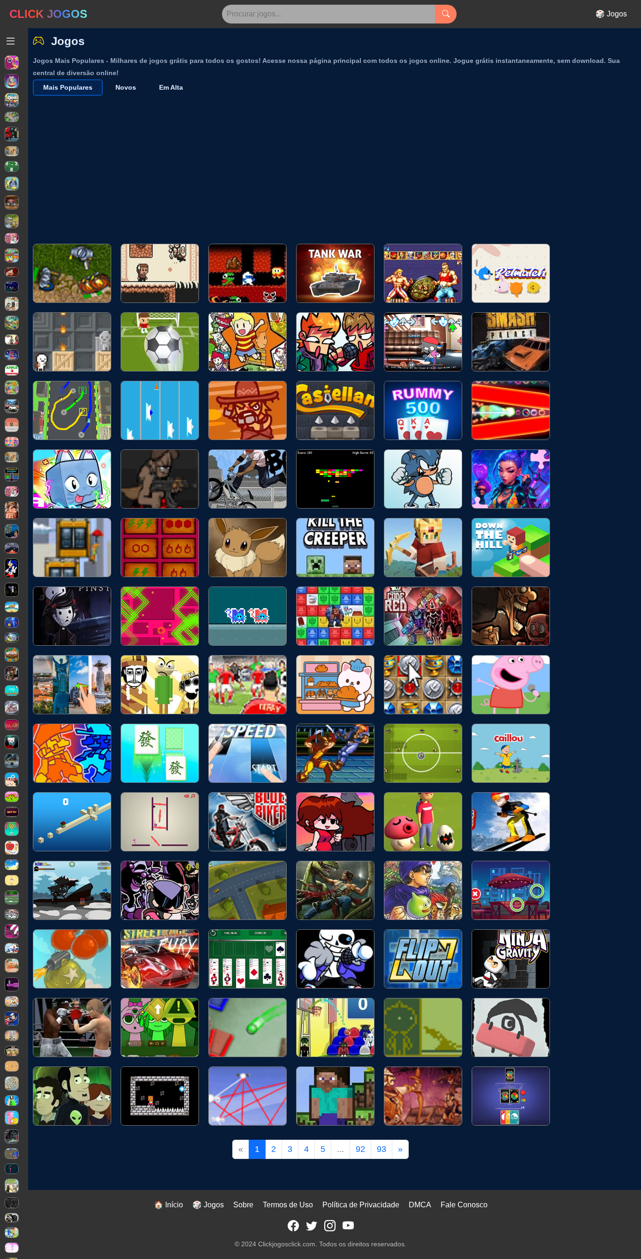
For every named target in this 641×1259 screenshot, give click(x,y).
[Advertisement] (336, 166)
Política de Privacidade (360, 1205)
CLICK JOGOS (48, 14)
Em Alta (171, 87)
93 (381, 1149)
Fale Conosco (464, 1205)
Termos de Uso (288, 1205)
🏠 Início (168, 1205)
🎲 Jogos (611, 14)
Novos (125, 87)
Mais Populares (67, 87)
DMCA (420, 1205)
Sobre (243, 1205)
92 (360, 1149)
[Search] (446, 14)
